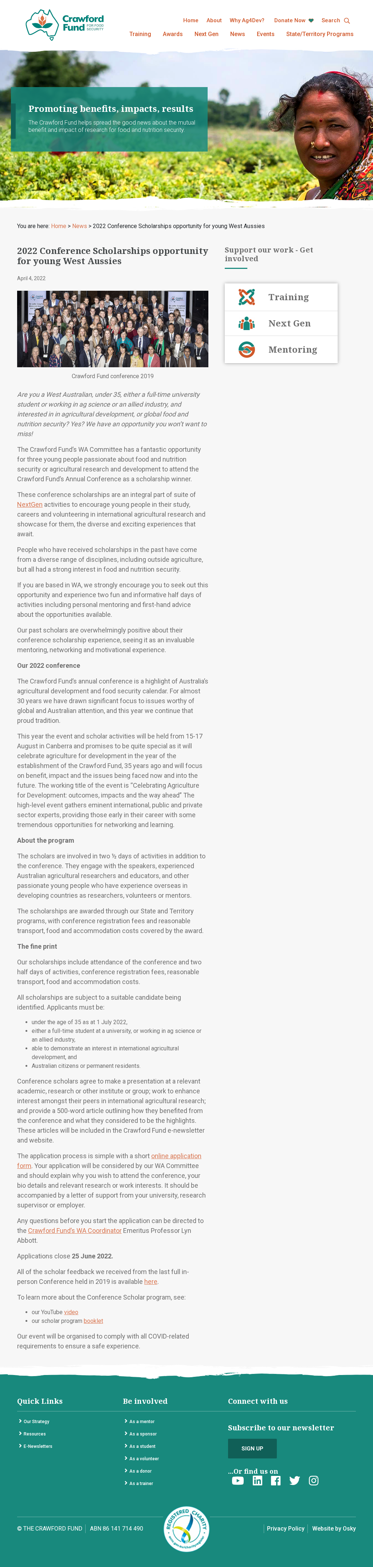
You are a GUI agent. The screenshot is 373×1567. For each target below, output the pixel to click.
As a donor (140, 1471)
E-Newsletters (38, 1446)
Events (266, 34)
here (150, 1281)
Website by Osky (334, 1528)
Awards (173, 34)
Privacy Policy (286, 1528)
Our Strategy (36, 1421)
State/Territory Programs (320, 34)
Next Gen (207, 34)
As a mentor (141, 1421)
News (237, 34)
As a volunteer (144, 1458)
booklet (93, 1320)
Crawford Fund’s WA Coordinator (75, 1230)
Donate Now (290, 20)
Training (140, 34)
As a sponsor (143, 1434)
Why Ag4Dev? (247, 20)
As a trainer (141, 1483)
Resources (35, 1434)
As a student (142, 1446)
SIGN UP (252, 1448)
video (71, 1312)
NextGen (30, 504)
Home (191, 20)
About (214, 20)
